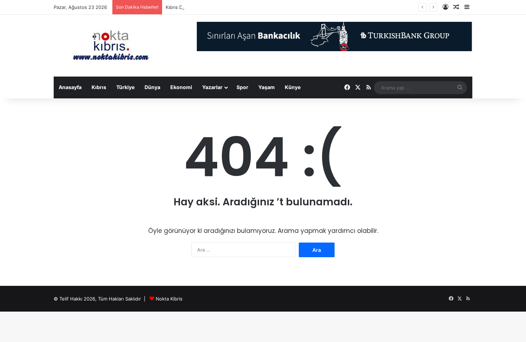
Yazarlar (212, 87)
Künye (293, 87)
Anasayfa (70, 87)
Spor (242, 87)
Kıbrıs (99, 87)
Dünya (152, 87)
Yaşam (266, 87)
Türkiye (125, 87)
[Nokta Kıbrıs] (111, 45)
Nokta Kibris (169, 299)
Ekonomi (181, 87)
